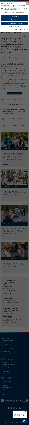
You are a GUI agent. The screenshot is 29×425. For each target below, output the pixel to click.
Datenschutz (25, 29)
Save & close (14, 20)
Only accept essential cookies (14, 23)
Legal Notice (18, 29)
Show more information (14, 26)
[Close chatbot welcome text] (25, 412)
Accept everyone (14, 16)
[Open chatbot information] (24, 421)
